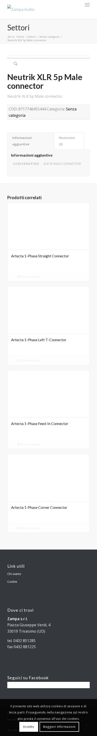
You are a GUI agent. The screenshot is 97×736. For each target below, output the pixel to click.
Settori (18, 27)
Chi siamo (14, 574)
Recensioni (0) (67, 141)
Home (20, 36)
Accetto (28, 727)
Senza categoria (49, 36)
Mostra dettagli (30, 276)
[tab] (30, 141)
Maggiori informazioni (59, 727)
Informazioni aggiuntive (22, 141)
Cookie (12, 581)
